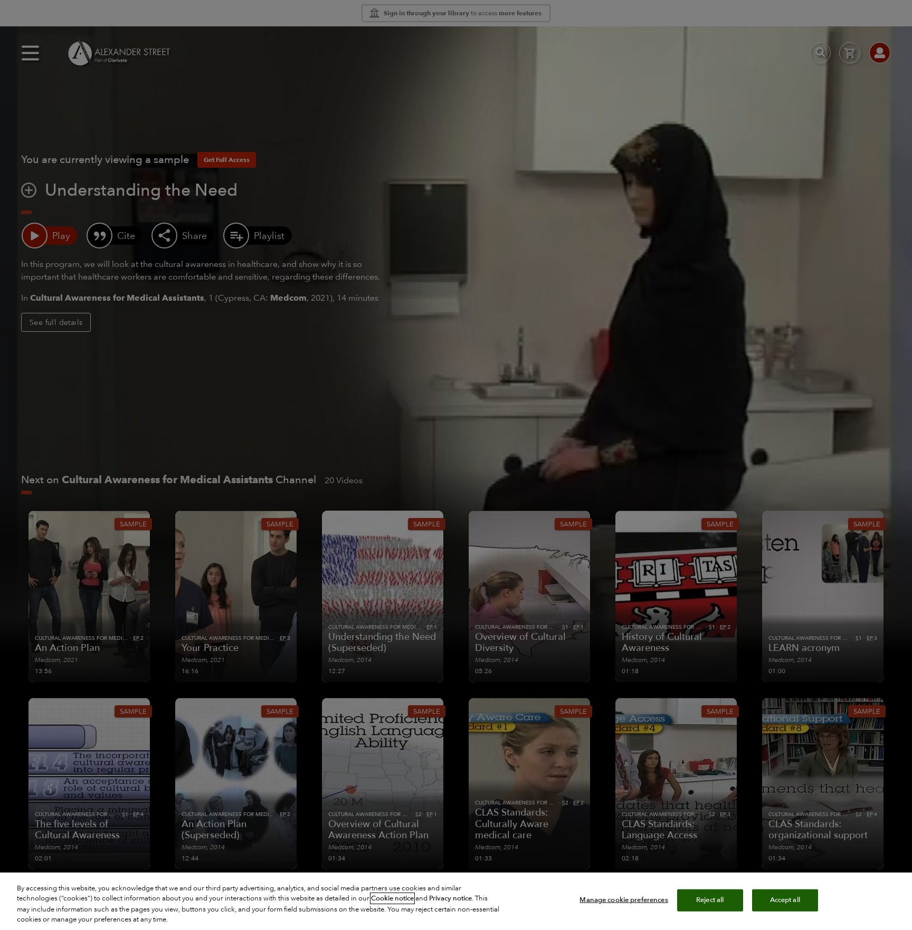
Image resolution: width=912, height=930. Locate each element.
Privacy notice (450, 898)
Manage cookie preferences (624, 900)
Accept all (785, 900)
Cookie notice (392, 898)
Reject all (710, 900)
